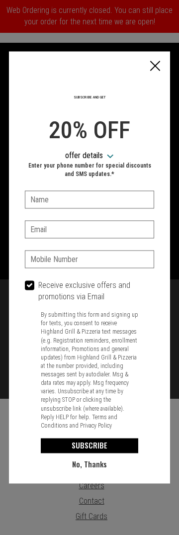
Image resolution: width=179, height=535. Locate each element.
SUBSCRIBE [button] (89, 445)
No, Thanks (89, 464)
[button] (155, 66)
